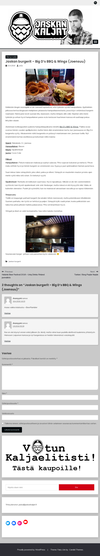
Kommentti (7, 364)
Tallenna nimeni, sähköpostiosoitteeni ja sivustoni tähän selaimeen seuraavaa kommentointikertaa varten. (50, 423)
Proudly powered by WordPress (31, 549)
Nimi (4, 393)
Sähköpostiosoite (10, 403)
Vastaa (7, 313)
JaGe (21, 66)
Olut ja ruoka (11, 57)
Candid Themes (76, 549)
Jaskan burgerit (15, 261)
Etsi (76, 487)
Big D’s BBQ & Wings (69, 127)
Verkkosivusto (8, 413)
